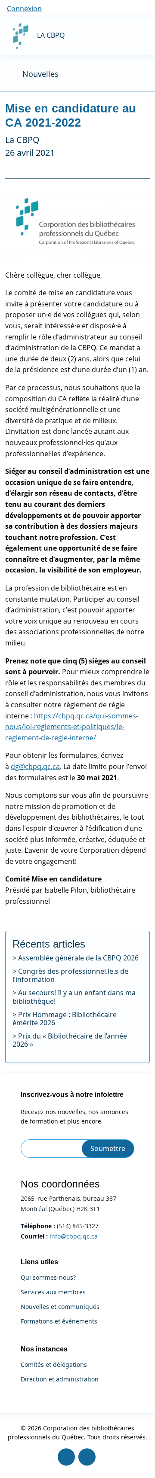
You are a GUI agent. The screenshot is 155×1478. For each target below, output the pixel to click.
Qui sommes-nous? (48, 1278)
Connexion (24, 8)
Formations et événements (59, 1321)
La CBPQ (51, 35)
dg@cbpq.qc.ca (35, 766)
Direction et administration (60, 1379)
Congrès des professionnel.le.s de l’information (70, 975)
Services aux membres (53, 1292)
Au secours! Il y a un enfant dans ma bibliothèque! (74, 997)
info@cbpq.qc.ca (74, 1236)
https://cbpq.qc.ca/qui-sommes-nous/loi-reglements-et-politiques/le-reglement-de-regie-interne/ (71, 726)
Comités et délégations (54, 1365)
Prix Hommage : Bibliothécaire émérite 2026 (64, 1018)
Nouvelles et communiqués (60, 1307)
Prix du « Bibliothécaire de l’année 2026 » (69, 1040)
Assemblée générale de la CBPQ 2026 (78, 958)
